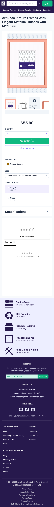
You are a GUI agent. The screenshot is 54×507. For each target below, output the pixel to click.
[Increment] (46, 133)
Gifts (5, 443)
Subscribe (43, 376)
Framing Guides (9, 459)
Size (7, 171)
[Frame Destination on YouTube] (20, 410)
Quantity (9, 129)
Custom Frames (9, 10)
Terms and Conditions (27, 495)
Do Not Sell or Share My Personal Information (27, 504)
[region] (27, 104)
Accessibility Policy (27, 492)
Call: (27, 390)
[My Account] (40, 3)
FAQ (5, 431)
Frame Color (11, 159)
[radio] (8, 187)
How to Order (8, 439)
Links (5, 471)
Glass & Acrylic (24, 10)
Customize (28, 148)
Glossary (7, 463)
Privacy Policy (27, 489)
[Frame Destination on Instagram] (33, 410)
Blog (5, 455)
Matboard (37, 10)
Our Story (33, 431)
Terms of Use (27, 498)
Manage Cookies (27, 501)
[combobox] (22, 3)
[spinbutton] (27, 134)
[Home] (4, 3)
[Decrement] (7, 133)
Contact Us (33, 435)
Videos (6, 467)
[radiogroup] (27, 194)
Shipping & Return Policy (13, 435)
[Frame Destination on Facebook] (27, 410)
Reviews (32, 439)
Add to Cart (25, 141)
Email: (27, 397)
